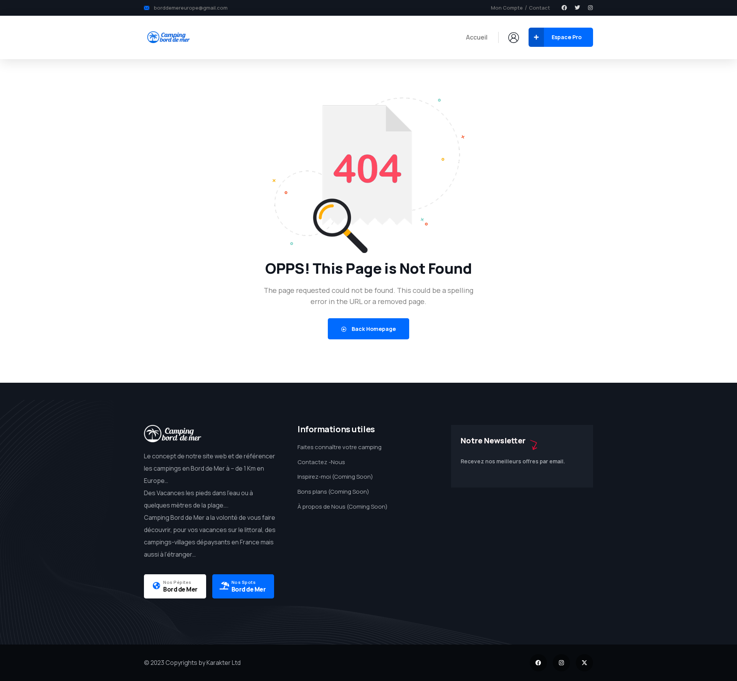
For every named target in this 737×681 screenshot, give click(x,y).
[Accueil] (168, 37)
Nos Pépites (177, 582)
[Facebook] (564, 7)
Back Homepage (373, 328)
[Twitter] (577, 7)
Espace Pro (567, 37)
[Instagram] (590, 7)
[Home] (173, 433)
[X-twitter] (584, 662)
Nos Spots (243, 582)
